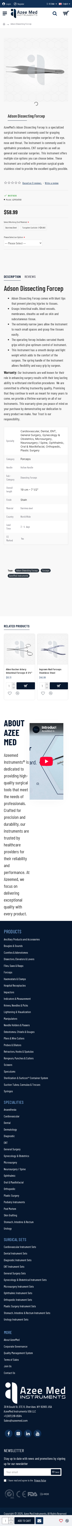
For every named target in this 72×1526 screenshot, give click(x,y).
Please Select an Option (13, 237)
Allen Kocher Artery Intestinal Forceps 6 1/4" (19, 671)
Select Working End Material (15, 222)
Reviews (30, 276)
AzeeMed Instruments (18, 575)
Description (12, 276)
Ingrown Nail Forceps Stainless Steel (50, 671)
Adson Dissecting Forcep (27, 570)
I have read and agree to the (27, 1480)
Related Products (17, 626)
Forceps (45, 570)
